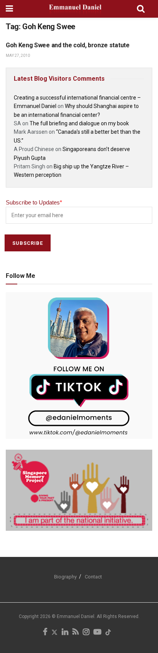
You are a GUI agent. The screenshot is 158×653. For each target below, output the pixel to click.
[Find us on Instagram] (86, 632)
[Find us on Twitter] (54, 632)
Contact (93, 577)
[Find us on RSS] (75, 632)
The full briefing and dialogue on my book (79, 123)
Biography (65, 577)
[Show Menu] (9, 9)
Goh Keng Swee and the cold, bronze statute (68, 45)
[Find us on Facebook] (45, 632)
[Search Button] (141, 9)
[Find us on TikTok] (108, 632)
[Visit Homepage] (75, 9)
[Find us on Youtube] (97, 632)
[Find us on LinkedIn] (65, 632)
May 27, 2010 (18, 55)
